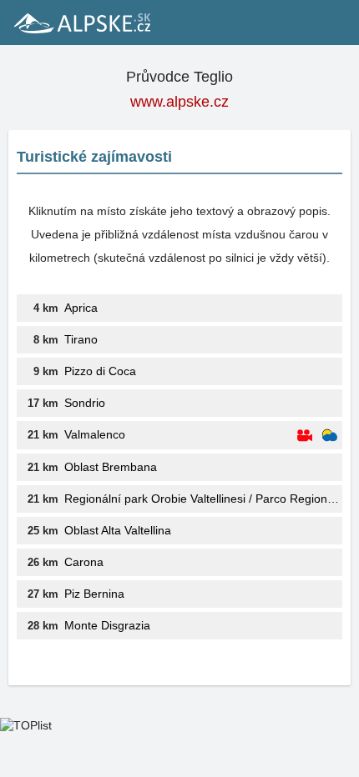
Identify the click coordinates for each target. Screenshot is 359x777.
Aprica (81, 307)
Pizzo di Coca (100, 371)
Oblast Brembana (110, 467)
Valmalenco (94, 434)
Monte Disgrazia (107, 625)
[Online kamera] (304, 435)
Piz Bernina (94, 593)
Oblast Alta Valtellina (117, 530)
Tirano (81, 339)
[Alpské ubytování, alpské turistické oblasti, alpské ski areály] (81, 22)
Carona (84, 562)
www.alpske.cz (179, 101)
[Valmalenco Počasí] (329, 435)
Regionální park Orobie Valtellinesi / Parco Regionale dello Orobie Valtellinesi (203, 498)
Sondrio (84, 402)
